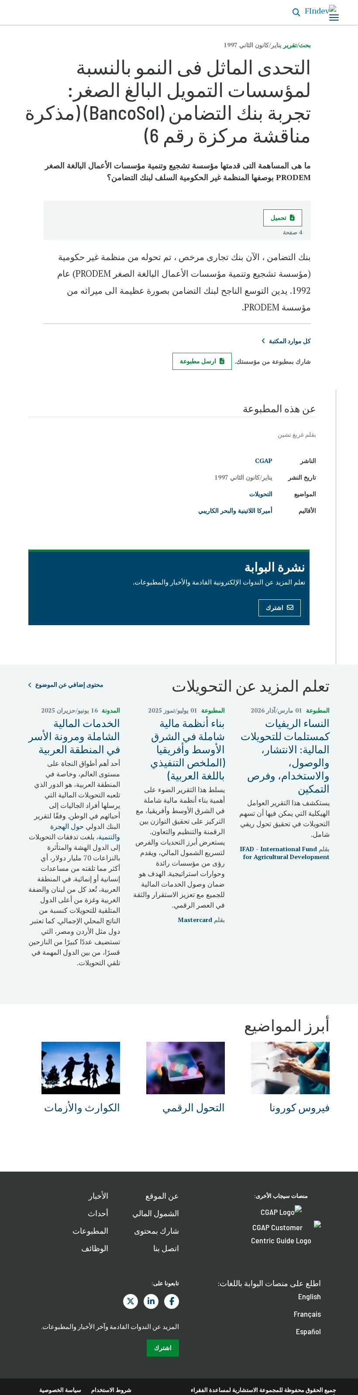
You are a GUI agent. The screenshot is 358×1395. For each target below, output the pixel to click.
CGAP (263, 460)
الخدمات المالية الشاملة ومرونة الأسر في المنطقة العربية (74, 736)
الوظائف (94, 1248)
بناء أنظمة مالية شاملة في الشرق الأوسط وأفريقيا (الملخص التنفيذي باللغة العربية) (187, 749)
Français (307, 1313)
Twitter (130, 1301)
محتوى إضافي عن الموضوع (69, 684)
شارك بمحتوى (156, 1230)
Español (308, 1331)
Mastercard (195, 919)
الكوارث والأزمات (82, 1107)
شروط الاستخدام (111, 1389)
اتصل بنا (166, 1248)
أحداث (98, 1213)
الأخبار (98, 1195)
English (309, 1296)
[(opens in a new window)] (281, 1211)
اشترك (274, 607)
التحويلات (260, 494)
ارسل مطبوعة (198, 361)
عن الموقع (162, 1195)
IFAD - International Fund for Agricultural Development (285, 853)
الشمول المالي (155, 1213)
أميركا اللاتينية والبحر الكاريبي (235, 510)
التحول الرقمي (193, 1107)
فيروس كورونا (299, 1107)
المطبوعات (90, 1230)
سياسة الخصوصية (60, 1389)
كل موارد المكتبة (290, 340)
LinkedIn (151, 1301)
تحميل (278, 217)
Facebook (171, 1301)
